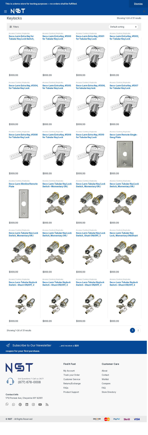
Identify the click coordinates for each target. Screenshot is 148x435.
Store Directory (109, 392)
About (104, 370)
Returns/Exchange (72, 383)
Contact (105, 375)
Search (138, 11)
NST (10, 419)
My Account (69, 370)
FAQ (104, 388)
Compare (106, 383)
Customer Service (71, 379)
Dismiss (138, 3)
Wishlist (105, 379)
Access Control (15, 33)
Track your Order (71, 375)
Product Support (71, 392)
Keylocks (26, 33)
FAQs (65, 388)
